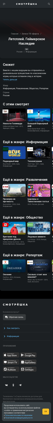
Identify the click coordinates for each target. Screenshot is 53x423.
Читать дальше (10, 79)
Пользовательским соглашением (18, 415)
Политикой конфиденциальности (19, 418)
